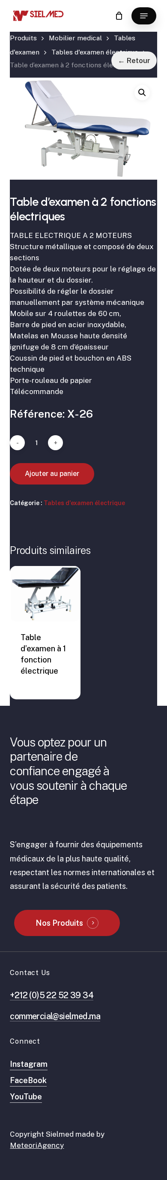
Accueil (23, 40)
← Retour (134, 60)
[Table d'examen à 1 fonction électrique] (45, 593)
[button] (143, 16)
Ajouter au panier (52, 474)
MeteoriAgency (37, 1145)
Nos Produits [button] (59, 922)
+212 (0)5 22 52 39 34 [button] (51, 995)
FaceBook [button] (28, 1080)
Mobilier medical (75, 38)
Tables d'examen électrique (94, 52)
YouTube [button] (26, 1096)
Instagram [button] (29, 1064)
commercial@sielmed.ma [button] (55, 1016)
